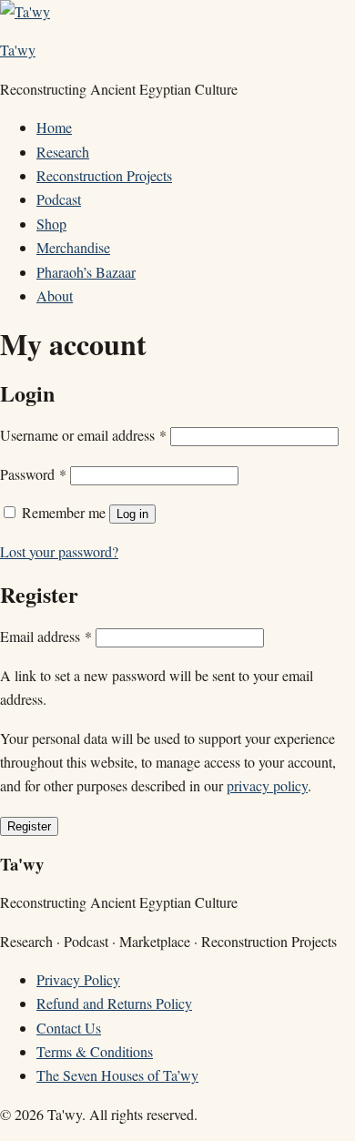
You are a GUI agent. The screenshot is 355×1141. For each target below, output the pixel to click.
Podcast (58, 199)
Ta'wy (18, 49)
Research (62, 151)
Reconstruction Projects (104, 175)
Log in (132, 514)
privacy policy (267, 785)
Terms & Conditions (94, 1051)
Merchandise (73, 247)
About (54, 295)
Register (29, 826)
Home (54, 127)
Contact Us (68, 1027)
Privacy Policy (78, 979)
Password (33, 474)
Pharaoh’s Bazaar (86, 271)
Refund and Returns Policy (114, 1003)
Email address (46, 636)
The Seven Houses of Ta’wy (117, 1075)
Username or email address (83, 434)
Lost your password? (59, 551)
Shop (51, 223)
